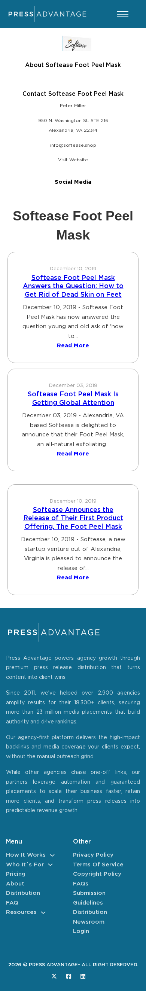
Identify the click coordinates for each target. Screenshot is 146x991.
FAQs (80, 883)
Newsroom (88, 922)
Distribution (23, 893)
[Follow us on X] (54, 976)
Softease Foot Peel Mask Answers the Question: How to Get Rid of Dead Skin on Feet (73, 286)
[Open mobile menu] (122, 14)
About (15, 883)
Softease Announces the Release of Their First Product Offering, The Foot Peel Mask (73, 518)
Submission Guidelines (89, 898)
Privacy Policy (93, 855)
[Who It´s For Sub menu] (50, 864)
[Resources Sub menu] (43, 912)
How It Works (26, 855)
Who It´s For (25, 864)
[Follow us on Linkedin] (82, 976)
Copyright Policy (97, 874)
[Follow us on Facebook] (68, 976)
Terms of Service (98, 864)
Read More (73, 345)
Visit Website (73, 160)
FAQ (12, 902)
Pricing (15, 874)
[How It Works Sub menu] (52, 855)
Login (81, 931)
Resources (21, 912)
